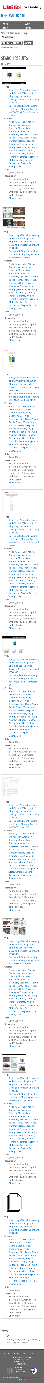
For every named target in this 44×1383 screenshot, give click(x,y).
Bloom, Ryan (24, 128)
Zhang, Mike (15, 166)
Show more (14, 198)
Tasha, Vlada (29, 137)
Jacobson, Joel (24, 147)
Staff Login (22, 1380)
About (28, 27)
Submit (6, 27)
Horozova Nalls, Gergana (21, 140)
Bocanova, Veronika (19, 131)
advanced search (9, 47)
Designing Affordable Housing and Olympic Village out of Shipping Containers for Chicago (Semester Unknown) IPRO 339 (24, 1226)
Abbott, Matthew (18, 121)
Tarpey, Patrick (28, 163)
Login (27, 23)
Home (5, 23)
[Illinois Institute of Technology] (22, 1353)
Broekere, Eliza (16, 134)
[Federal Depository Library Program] (34, 1373)
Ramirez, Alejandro (28, 156)
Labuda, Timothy (26, 150)
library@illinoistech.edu (11, 1378)
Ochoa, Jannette (17, 153)
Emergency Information (30, 1378)
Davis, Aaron (31, 134)
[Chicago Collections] (16, 1373)
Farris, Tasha (15, 137)
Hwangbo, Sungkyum (19, 144)
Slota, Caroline (16, 160)
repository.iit (13, 15)
